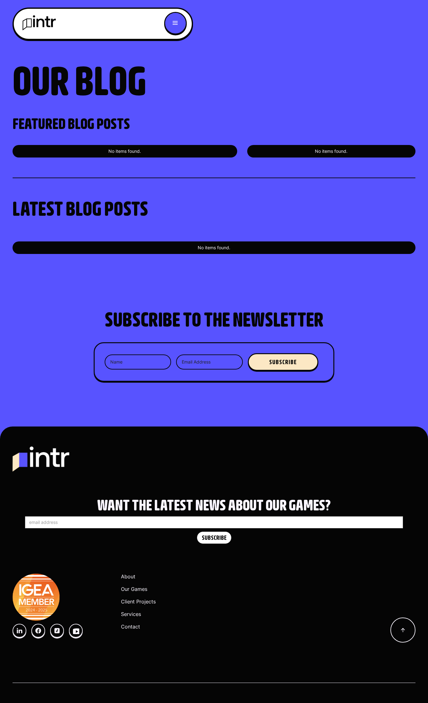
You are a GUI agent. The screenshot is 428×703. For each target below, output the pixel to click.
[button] (175, 23)
